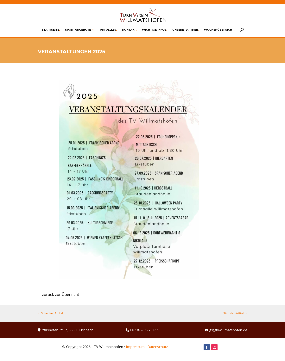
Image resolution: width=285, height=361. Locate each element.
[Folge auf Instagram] (214, 347)
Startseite (50, 29)
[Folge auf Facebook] (207, 347)
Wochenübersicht (219, 29)
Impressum (135, 346)
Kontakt (129, 29)
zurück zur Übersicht (60, 294)
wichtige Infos (154, 29)
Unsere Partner (185, 29)
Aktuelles (108, 29)
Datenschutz (158, 346)
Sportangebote (78, 29)
